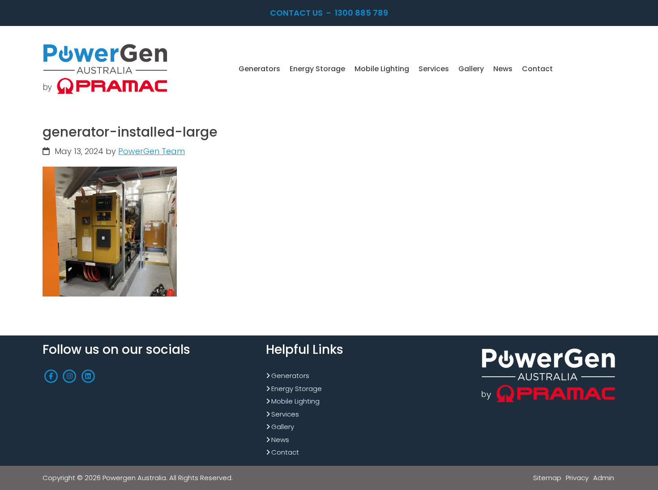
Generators (290, 375)
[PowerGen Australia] (105, 44)
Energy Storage (296, 388)
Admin (603, 477)
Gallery (282, 426)
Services (285, 414)
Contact (285, 452)
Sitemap (547, 477)
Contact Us (296, 12)
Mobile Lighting (295, 401)
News (280, 439)
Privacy (577, 477)
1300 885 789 (361, 12)
